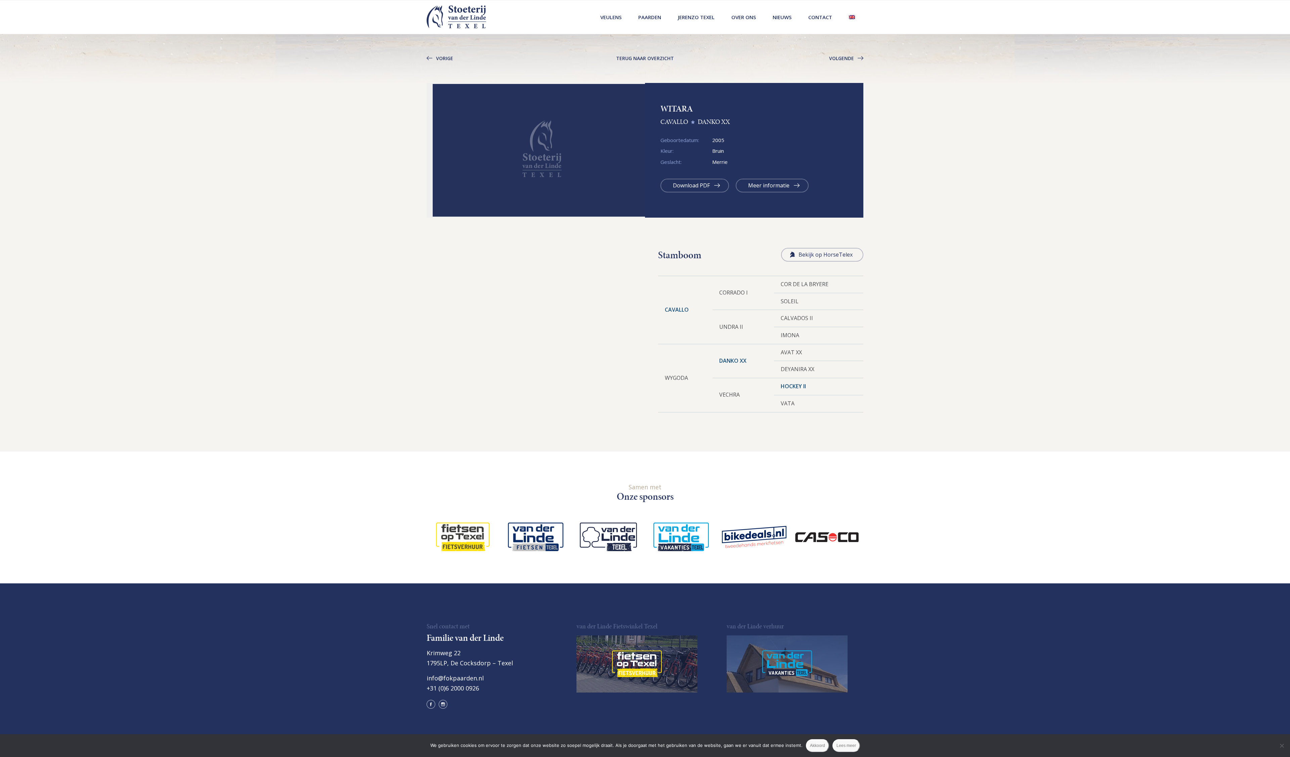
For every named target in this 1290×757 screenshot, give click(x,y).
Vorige (444, 58)
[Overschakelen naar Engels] (852, 17)
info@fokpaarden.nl (455, 678)
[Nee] (1281, 745)
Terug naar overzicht (645, 58)
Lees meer (846, 745)
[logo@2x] (456, 17)
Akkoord (817, 745)
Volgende (841, 58)
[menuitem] (611, 17)
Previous (416, 150)
